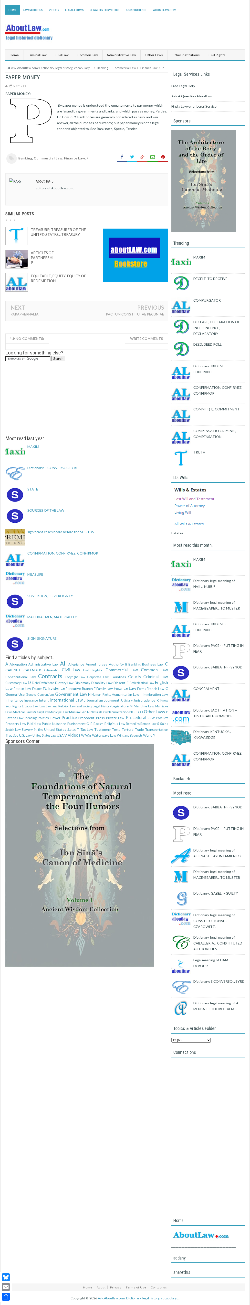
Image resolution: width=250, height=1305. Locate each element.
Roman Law (148, 724)
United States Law (44, 735)
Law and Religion (57, 706)
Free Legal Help (183, 86)
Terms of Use (136, 1287)
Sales (164, 724)
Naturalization (118, 712)
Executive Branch (79, 688)
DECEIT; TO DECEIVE (210, 279)
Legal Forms (74, 9)
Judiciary (127, 700)
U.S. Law (25, 735)
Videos (54, 9)
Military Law (40, 712)
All (63, 663)
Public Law (34, 724)
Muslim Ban (77, 712)
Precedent (86, 718)
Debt (35, 683)
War (88, 735)
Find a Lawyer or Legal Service (194, 106)
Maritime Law (144, 706)
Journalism (95, 700)
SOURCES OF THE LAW (45, 510)
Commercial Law (48, 158)
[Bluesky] (6, 1277)
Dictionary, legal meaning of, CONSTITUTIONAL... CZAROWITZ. (214, 921)
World (147, 735)
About (101, 1287)
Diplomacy (82, 683)
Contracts (50, 676)
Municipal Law (58, 712)
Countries (118, 677)
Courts (134, 676)
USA (60, 735)
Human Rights (101, 694)
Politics (43, 718)
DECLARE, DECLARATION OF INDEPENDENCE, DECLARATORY (216, 328)
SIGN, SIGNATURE (42, 638)
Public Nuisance (54, 724)
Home (13, 9)
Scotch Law (13, 729)
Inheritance (14, 700)
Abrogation (18, 664)
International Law (66, 700)
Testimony (102, 729)
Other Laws (154, 711)
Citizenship (51, 670)
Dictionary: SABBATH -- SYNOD (217, 667)
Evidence (56, 688)
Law (42, 706)
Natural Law (99, 712)
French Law (155, 688)
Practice (69, 717)
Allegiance (76, 664)
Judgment (111, 700)
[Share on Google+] (142, 157)
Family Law (104, 688)
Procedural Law (140, 717)
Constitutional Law (20, 677)
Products (162, 718)
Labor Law (32, 706)
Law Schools (33, 9)
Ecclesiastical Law (142, 683)
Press (100, 718)
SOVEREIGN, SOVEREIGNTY (50, 596)
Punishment (76, 724)
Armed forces (96, 664)
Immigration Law (155, 694)
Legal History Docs (104, 9)
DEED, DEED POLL (207, 344)
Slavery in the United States (44, 729)
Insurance (31, 700)
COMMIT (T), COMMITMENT (216, 409)
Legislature (120, 706)
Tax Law (86, 729)
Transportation (156, 729)
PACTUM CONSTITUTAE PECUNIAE (135, 314)
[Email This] (152, 157)
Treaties (11, 735)
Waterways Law (104, 735)
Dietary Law (64, 683)
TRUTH (199, 452)
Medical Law (22, 712)
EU (45, 688)
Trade (139, 729)
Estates (37, 689)
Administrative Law (43, 664)
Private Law (115, 718)
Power (55, 718)
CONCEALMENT (206, 688)
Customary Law (16, 683)
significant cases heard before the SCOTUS (60, 532)
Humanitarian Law (125, 694)
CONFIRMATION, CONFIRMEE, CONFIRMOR (62, 553)
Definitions (46, 683)
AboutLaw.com (164, 9)
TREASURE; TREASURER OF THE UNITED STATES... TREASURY (58, 232)
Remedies (133, 724)
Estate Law (22, 688)
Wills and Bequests (130, 735)
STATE (32, 489)
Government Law (71, 694)
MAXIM (33, 446)
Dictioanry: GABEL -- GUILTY (215, 893)
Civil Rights (92, 670)
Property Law (15, 724)
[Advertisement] (86, 401)
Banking (25, 158)
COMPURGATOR (207, 300)
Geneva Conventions (40, 694)
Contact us (159, 1287)
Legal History (102, 706)
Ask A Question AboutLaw (191, 96)
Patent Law (14, 718)
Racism (99, 724)
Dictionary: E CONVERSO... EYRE (52, 468)
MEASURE (35, 574)
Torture (128, 729)
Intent (44, 700)
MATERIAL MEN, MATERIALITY (52, 617)
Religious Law (114, 724)
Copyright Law (75, 677)
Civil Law (71, 669)
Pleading (31, 718)
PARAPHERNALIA (24, 314)
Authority (116, 664)
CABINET (13, 670)
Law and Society (81, 706)
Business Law (153, 664)
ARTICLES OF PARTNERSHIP (42, 257)
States (71, 729)
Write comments (146, 338)
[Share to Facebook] (122, 157)
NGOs (134, 712)
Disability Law (102, 683)
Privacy (115, 1287)
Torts (116, 729)
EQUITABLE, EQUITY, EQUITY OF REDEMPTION (58, 278)
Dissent (119, 683)
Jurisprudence (136, 9)
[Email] (6, 1287)
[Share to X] (132, 157)
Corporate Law (98, 677)
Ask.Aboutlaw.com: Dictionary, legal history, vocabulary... (138, 1298)
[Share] (6, 1297)
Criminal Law (155, 676)
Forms (141, 689)
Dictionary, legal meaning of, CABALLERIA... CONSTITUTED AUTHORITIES (217, 943)
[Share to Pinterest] (163, 157)
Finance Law (74, 158)
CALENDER (32, 670)
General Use (15, 694)
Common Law (154, 669)
